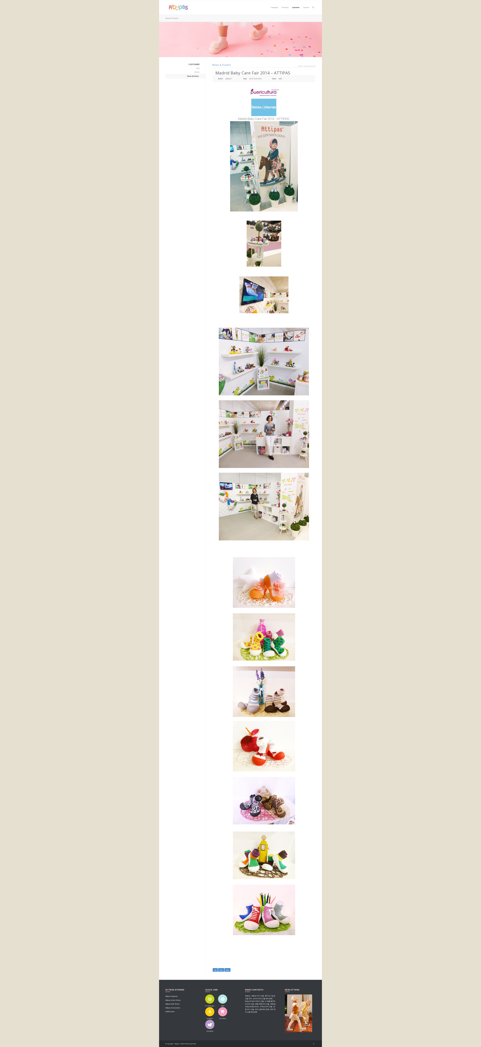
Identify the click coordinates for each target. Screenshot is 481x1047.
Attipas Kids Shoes (172, 1004)
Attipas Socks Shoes (173, 1000)
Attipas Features (171, 996)
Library (197, 72)
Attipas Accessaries (172, 1008)
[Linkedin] (314, 1043)
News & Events (171, 18)
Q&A (198, 68)
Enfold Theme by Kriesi (188, 1044)
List (215, 970)
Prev (221, 970)
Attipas (177, 1044)
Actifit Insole (169, 1011)
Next (227, 970)
